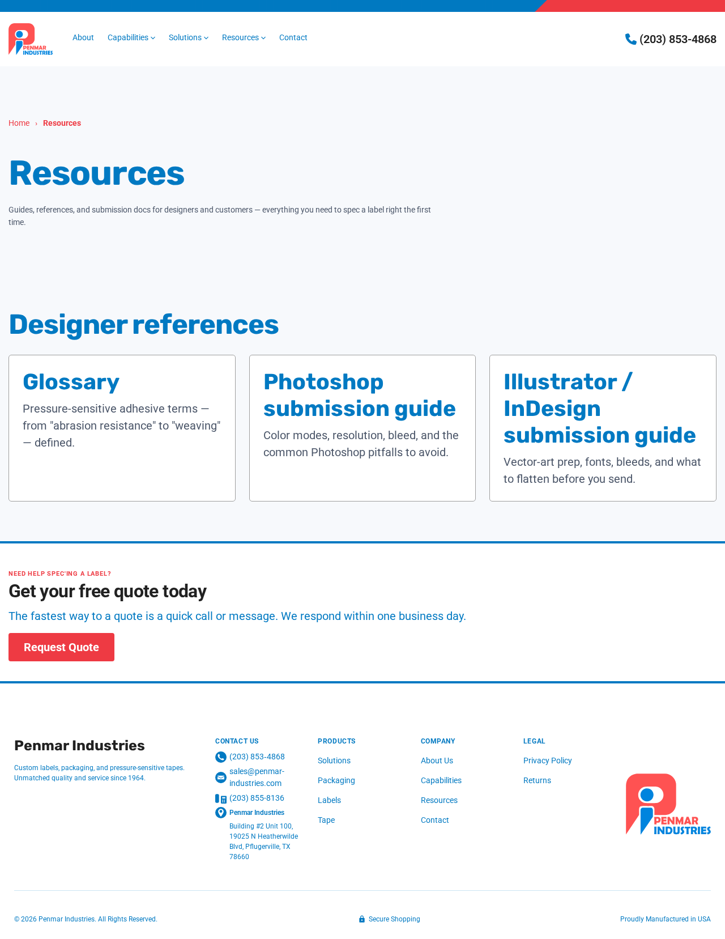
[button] (131, 37)
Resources (439, 800)
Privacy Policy (547, 760)
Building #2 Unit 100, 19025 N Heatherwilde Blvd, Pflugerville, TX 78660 (263, 841)
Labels (329, 800)
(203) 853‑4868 (257, 756)
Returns (537, 780)
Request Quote (61, 647)
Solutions (334, 760)
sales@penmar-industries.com (256, 777)
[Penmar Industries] (668, 804)
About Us (437, 760)
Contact (435, 820)
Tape (326, 820)
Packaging (336, 780)
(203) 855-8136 (256, 797)
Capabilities (441, 780)
